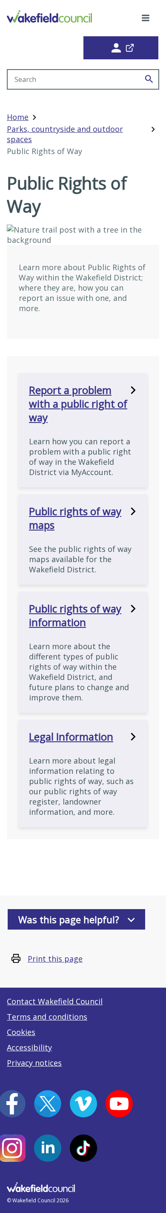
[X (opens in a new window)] (47, 1103)
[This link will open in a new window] (120, 47)
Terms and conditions (47, 1017)
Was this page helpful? (68, 919)
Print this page (55, 958)
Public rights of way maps (75, 518)
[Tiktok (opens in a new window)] (83, 1148)
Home (18, 117)
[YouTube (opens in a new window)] (119, 1103)
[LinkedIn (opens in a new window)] (47, 1148)
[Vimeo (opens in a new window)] (83, 1103)
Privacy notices (34, 1063)
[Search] (149, 79)
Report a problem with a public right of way (78, 403)
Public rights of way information (75, 615)
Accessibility (29, 1047)
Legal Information (71, 737)
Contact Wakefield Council (55, 1001)
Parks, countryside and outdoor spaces (65, 134)
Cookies (21, 1032)
